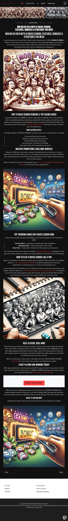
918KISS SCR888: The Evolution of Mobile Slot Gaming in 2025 (10, 9)
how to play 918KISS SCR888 (24, 263)
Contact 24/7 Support (33, 383)
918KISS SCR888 (33, 22)
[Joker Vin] (7, 3)
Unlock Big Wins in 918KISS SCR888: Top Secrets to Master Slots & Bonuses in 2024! (56, 8)
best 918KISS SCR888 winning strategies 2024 (39, 271)
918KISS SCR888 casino (34, 124)
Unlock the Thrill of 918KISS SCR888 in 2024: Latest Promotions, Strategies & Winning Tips (34, 8)
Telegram (15, 361)
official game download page (43, 372)
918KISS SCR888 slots (43, 251)
